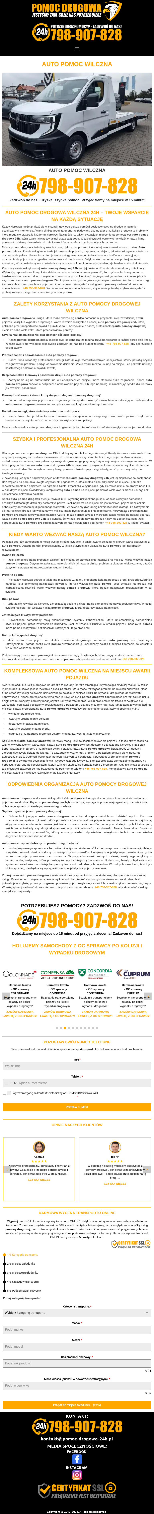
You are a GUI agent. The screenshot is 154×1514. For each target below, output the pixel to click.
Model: (77, 1340)
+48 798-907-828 (34, 288)
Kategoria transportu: (77, 1306)
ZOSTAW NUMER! (77, 1107)
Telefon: (77, 1076)
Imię (77, 1059)
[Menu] (77, 49)
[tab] (20, 1254)
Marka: (77, 1323)
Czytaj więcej (39, 1179)
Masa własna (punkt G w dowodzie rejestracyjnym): (77, 1379)
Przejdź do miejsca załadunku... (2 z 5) (77, 1405)
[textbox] (73, 1313)
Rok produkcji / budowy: (77, 1357)
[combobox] (10, 1083)
